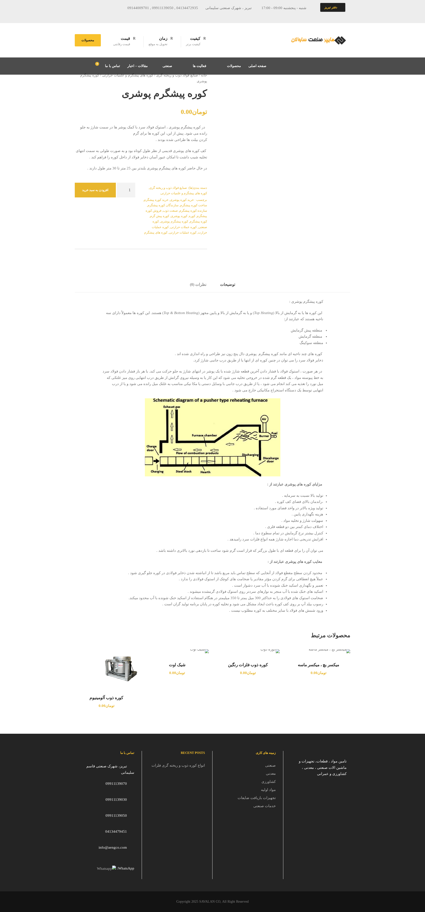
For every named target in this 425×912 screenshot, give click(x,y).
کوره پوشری (179, 216)
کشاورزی (268, 782)
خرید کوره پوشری (182, 200)
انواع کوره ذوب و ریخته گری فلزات (178, 765)
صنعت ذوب (170, 210)
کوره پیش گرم (159, 216)
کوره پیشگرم (198, 221)
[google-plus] (103, 16)
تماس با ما (112, 66)
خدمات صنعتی (264, 806)
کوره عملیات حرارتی (183, 232)
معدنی (271, 773)
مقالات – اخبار (137, 66)
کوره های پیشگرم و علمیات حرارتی (127, 75)
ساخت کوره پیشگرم (193, 205)
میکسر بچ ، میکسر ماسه (318, 665)
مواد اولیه (268, 790)
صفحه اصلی (257, 66)
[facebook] (93, 16)
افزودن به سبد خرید (95, 190)
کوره (192, 216)
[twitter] (121, 16)
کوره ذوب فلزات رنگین (248, 665)
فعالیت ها (199, 66)
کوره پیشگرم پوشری (174, 221)
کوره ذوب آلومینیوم (106, 697)
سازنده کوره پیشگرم (193, 210)
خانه (204, 75)
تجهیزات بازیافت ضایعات (257, 798)
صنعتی (167, 66)
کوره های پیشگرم (155, 232)
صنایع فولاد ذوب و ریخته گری (177, 75)
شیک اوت (177, 665)
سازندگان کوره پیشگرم (163, 205)
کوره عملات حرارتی (183, 227)
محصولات (87, 40)
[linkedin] (112, 16)
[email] (84, 16)
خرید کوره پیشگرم (156, 200)
